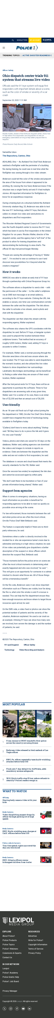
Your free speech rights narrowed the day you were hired (19, 846)
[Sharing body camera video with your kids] (45, 800)
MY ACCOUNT (35, 40)
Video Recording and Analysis (31, 650)
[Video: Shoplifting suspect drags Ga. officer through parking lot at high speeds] (45, 814)
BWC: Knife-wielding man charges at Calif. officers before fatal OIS (19, 832)
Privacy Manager (10, 991)
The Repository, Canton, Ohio (16, 156)
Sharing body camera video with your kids (20, 801)
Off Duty (6, 798)
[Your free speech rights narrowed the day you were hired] (45, 845)
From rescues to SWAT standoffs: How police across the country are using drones (26, 742)
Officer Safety (8, 70)
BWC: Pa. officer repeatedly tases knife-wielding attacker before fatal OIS (28, 761)
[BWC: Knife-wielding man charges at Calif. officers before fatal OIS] (45, 831)
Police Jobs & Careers (11, 843)
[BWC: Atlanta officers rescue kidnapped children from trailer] (45, 860)
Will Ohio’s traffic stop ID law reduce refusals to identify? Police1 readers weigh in (27, 779)
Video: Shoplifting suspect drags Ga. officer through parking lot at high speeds (19, 816)
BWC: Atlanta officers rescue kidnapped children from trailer (17, 861)
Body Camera (8, 812)
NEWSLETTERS (22, 40)
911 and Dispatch (11, 645)
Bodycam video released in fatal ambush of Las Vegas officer (27, 751)
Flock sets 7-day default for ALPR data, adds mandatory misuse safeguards (26, 770)
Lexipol (19, 1001)
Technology (9, 650)
